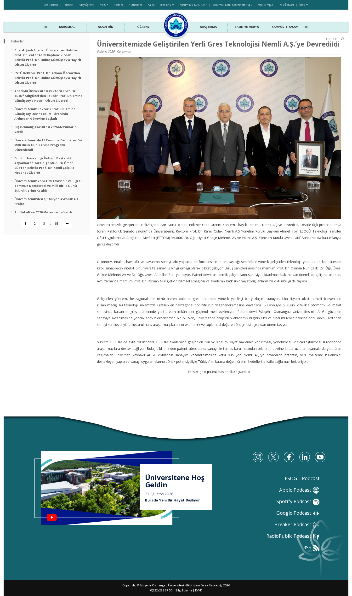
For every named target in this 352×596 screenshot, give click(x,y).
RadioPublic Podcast (289, 536)
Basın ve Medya (247, 27)
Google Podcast (294, 513)
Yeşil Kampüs (265, 4)
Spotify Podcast (294, 501)
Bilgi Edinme (184, 590)
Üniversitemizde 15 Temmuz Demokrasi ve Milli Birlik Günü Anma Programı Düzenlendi (48, 145)
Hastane (118, 4)
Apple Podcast (295, 490)
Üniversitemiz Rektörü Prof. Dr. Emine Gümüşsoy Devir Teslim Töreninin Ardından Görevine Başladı (44, 114)
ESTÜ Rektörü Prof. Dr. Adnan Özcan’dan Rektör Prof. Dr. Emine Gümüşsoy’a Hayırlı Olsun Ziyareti (47, 78)
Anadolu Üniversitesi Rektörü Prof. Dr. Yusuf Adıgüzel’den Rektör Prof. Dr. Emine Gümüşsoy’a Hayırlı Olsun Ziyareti (48, 96)
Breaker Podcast (293, 524)
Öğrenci (144, 27)
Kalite (151, 4)
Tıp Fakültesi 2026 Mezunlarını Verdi (43, 212)
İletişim (303, 4)
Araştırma (208, 27)
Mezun (104, 4)
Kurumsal (67, 27)
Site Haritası (51, 4)
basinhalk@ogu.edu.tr (234, 372)
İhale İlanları (286, 4)
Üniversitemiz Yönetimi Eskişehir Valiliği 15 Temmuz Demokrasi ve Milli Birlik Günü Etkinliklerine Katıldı (48, 186)
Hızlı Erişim (167, 4)
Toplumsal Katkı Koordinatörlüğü (232, 4)
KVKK (198, 590)
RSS (307, 547)
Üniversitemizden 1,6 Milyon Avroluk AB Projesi (46, 201)
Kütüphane (135, 4)
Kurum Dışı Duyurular (193, 4)
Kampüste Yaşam (285, 27)
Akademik (105, 27)
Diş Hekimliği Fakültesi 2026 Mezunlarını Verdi (46, 129)
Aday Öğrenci (86, 4)
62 (56, 223)
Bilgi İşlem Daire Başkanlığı (204, 585)
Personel (68, 4)
